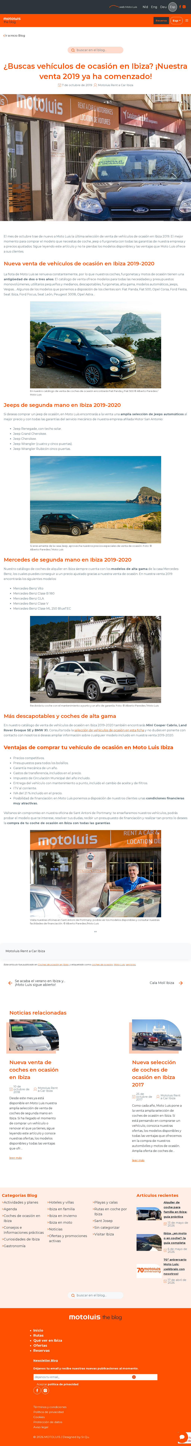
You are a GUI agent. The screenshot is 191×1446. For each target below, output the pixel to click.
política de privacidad (63, 1384)
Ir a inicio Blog (15, 35)
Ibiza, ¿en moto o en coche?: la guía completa (175, 1238)
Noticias (55, 1229)
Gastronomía (15, 1246)
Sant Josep (103, 1221)
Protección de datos (47, 1422)
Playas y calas (106, 1202)
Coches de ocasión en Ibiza (53, 964)
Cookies (39, 1417)
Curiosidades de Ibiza (22, 1239)
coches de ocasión (102, 964)
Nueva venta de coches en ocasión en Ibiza (34, 1069)
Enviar (72, 53)
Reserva (161, 20)
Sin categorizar (107, 1228)
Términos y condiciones (49, 1407)
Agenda (10, 1209)
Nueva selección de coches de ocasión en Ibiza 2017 (154, 1073)
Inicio (38, 1330)
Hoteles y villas (61, 1202)
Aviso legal (40, 1427)
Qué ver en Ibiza (47, 1340)
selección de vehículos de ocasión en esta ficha (109, 730)
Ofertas (40, 1345)
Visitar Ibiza (104, 1234)
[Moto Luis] (12, 20)
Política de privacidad (48, 1412)
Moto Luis (119, 964)
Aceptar (57, 1384)
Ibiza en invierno (63, 1216)
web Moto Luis (128, 6)
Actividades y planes (21, 1202)
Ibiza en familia (62, 1209)
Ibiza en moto (60, 1222)
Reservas (41, 1351)
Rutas (38, 1335)
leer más (15, 1158)
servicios (131, 964)
